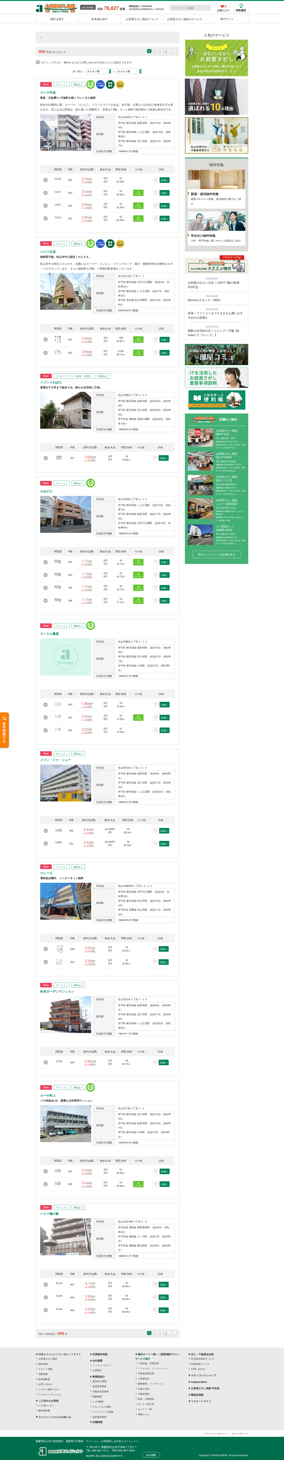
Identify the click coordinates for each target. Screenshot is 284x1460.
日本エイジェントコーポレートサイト (59, 1354)
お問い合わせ (45, 1384)
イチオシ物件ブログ (48, 1389)
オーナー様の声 (146, 1404)
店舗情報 (98, 1422)
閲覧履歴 (241, 10)
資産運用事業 (99, 1416)
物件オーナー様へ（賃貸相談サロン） (159, 1354)
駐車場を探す (100, 19)
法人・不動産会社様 (202, 1354)
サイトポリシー (240, 1433)
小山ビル (46, 491)
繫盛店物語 (197, 1394)
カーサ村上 (48, 1095)
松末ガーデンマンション (57, 991)
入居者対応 (144, 1378)
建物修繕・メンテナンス (150, 1383)
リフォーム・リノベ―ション (153, 1368)
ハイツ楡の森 (49, 1213)
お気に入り (223, 8)
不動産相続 (144, 1393)
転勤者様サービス (200, 1363)
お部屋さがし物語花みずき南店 (226, 455)
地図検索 (43, 1373)
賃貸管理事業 (99, 1386)
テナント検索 (45, 1368)
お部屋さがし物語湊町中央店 (226, 432)
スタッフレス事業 (102, 1406)
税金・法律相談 (146, 1398)
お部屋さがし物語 (47, 1358)
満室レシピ (144, 1414)
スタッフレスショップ (203, 1375)
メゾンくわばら (51, 382)
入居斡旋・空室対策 (148, 1363)
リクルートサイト (201, 1401)
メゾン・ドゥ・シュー (55, 759)
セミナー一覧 (145, 1409)
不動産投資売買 (146, 1373)
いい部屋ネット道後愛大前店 (225, 528)
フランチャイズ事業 (103, 1411)
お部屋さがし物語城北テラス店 (226, 478)
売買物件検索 (100, 1354)
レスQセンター (46, 1405)
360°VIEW (138, 194)
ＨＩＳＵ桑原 (49, 633)
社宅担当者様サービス (202, 1358)
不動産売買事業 (101, 1391)
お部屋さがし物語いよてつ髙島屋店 (226, 501)
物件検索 (43, 1363)
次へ (167, 51)
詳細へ (164, 180)
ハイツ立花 (48, 251)
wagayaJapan (199, 1382)
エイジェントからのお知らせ (54, 1417)
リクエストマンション (50, 1394)
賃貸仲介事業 (99, 1381)
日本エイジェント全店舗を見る (217, 554)
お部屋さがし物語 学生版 (205, 1388)
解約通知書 (44, 1410)
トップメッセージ (102, 1365)
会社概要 (98, 1360)
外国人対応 (144, 1388)
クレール (46, 873)
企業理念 (97, 1370)
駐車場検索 (44, 1379)
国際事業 (97, 1396)
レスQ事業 (98, 1401)
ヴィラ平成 (48, 92)
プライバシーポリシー (215, 1433)
